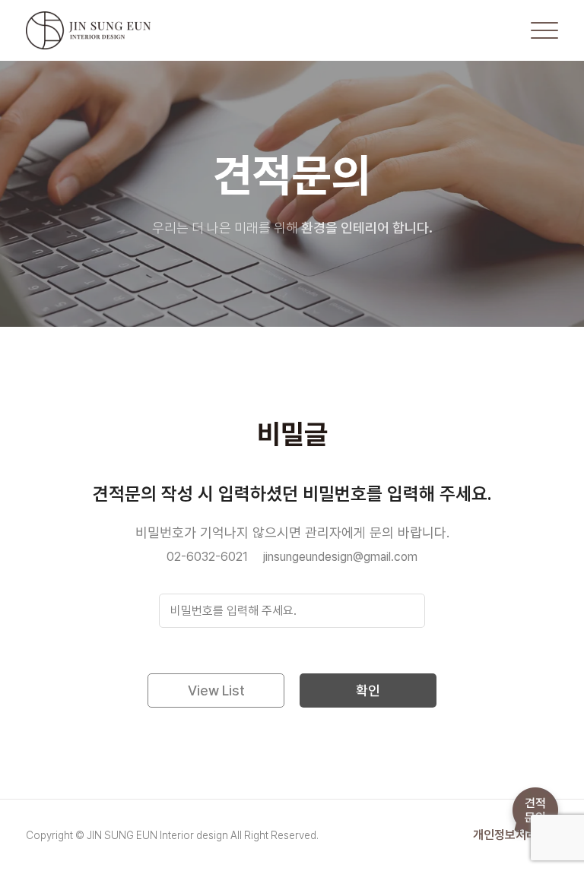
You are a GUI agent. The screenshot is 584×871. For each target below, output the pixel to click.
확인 (368, 690)
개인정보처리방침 (515, 835)
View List (216, 690)
